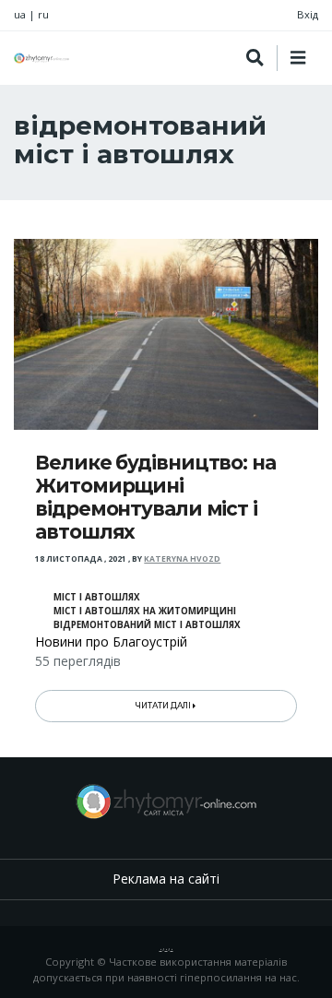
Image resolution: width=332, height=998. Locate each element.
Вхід (307, 14)
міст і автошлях (96, 597)
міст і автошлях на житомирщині (144, 611)
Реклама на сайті (166, 878)
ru (43, 14)
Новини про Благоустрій (111, 641)
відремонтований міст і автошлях (147, 625)
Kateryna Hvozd (182, 558)
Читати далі (164, 705)
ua (20, 14)
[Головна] (41, 58)
